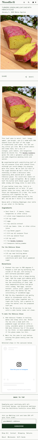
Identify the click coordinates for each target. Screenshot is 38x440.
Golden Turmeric (29, 153)
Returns (29, 433)
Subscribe (19, 426)
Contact (13, 433)
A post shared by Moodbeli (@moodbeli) (19, 389)
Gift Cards (21, 437)
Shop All (5, 433)
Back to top (19, 397)
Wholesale (11, 437)
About (4, 437)
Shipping (21, 433)
